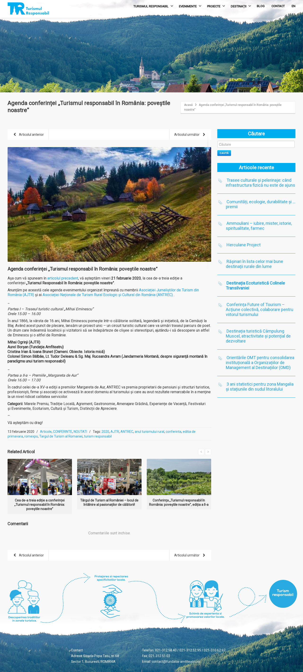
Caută (224, 153)
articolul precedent (62, 278)
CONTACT (278, 6)
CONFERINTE (62, 431)
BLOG (261, 6)
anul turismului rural (149, 431)
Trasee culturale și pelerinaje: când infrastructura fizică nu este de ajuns (260, 183)
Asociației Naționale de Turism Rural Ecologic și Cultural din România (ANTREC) (108, 295)
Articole (46, 431)
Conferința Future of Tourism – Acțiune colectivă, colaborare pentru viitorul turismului (259, 309)
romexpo (31, 436)
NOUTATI (80, 431)
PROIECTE (213, 6)
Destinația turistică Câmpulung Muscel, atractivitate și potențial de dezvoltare (258, 336)
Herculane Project (244, 244)
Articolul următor (187, 134)
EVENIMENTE (188, 6)
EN (293, 6)
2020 (105, 431)
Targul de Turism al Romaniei (61, 436)
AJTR (115, 431)
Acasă (188, 105)
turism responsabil (98, 436)
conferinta (173, 431)
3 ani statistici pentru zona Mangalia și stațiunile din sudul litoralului (260, 387)
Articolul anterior (31, 134)
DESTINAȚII (238, 6)
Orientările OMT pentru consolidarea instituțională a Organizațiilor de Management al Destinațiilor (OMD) (260, 362)
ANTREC (126, 431)
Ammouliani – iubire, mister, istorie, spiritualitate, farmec (259, 226)
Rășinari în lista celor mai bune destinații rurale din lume (254, 264)
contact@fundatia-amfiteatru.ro (176, 661)
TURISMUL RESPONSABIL (151, 6)
